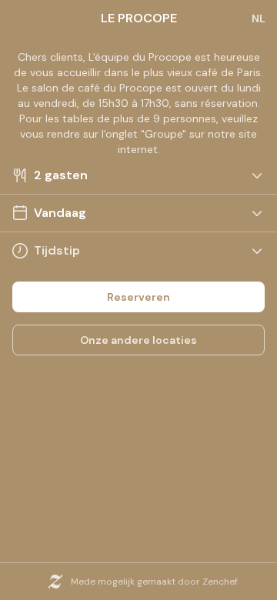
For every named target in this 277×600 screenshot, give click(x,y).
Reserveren (138, 297)
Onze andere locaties (138, 340)
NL (258, 18)
